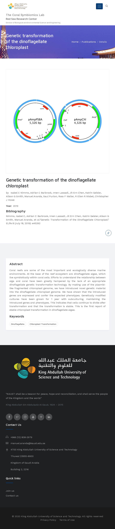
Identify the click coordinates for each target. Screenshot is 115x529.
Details (103, 41)
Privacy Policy (48, 519)
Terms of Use (67, 519)
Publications (89, 41)
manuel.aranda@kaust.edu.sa (28, 443)
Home (75, 41)
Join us (10, 490)
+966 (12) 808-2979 (21, 437)
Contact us (12, 495)
